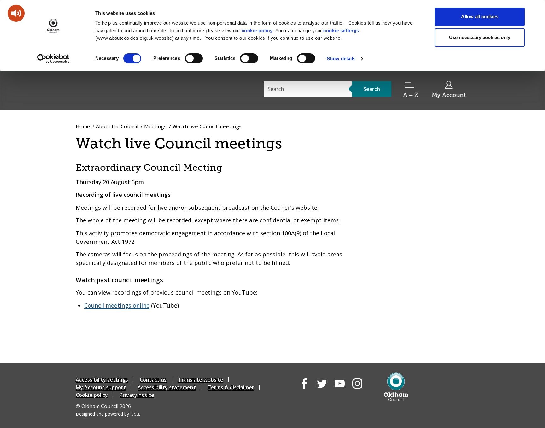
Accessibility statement (167, 387)
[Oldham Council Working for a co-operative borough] (132, 90)
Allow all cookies (479, 16)
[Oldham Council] (396, 387)
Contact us (153, 379)
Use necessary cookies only (479, 37)
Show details (341, 58)
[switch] (194, 58)
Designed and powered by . (108, 414)
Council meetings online (116, 305)
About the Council (117, 126)
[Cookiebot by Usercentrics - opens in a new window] (53, 58)
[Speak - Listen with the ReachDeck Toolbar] (16, 13)
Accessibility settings (102, 379)
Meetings (155, 126)
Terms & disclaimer (231, 387)
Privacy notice (137, 394)
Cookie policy (92, 394)
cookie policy (257, 30)
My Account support (101, 387)
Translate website (200, 379)
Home (83, 126)
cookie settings (341, 30)
